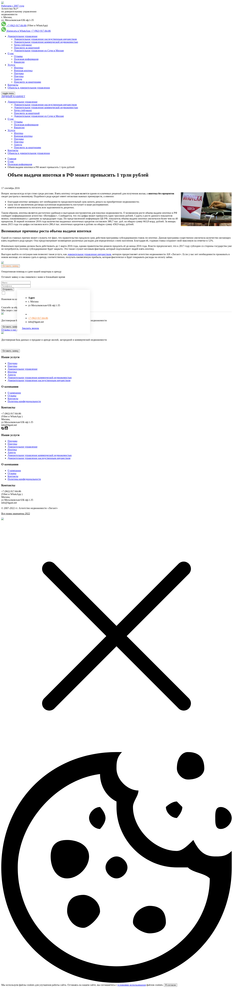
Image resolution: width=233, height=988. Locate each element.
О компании (14, 392)
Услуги (11, 64)
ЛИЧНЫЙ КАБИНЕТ (13, 96)
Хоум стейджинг (23, 44)
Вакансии (19, 62)
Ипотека (18, 67)
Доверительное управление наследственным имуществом (45, 39)
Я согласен (170, 985)
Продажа (19, 73)
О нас (11, 53)
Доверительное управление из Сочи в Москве (39, 50)
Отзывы (18, 56)
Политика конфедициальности (24, 401)
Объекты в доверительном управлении (29, 87)
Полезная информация (26, 59)
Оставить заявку (11, 266)
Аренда (18, 79)
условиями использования (131, 985)
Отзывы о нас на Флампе (14, 329)
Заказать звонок (30, 328)
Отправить (8, 289)
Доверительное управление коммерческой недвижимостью (46, 42)
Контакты (13, 84)
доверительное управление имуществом (89, 254)
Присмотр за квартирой (27, 47)
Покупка (18, 76)
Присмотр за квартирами (27, 82)
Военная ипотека (23, 70)
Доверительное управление (22, 36)
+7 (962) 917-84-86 (16, 25)
